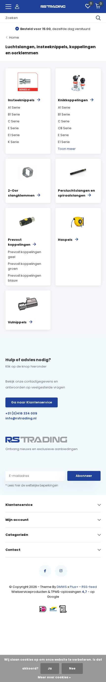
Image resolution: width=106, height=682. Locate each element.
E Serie (13, 128)
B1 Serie (14, 114)
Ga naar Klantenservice (31, 402)
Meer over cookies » (54, 677)
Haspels (65, 239)
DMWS (62, 586)
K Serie (13, 142)
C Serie (13, 121)
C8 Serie (64, 128)
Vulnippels (17, 322)
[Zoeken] (98, 17)
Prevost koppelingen (19, 242)
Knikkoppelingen (73, 100)
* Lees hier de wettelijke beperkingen (31, 485)
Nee (72, 668)
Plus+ (74, 586)
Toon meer (67, 148)
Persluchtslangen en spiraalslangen (76, 193)
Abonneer (84, 475)
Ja (50, 668)
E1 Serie (14, 135)
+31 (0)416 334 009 (21, 413)
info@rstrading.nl (20, 418)
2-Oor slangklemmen (21, 193)
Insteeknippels (21, 100)
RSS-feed (89, 586)
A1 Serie (14, 107)
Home (14, 37)
